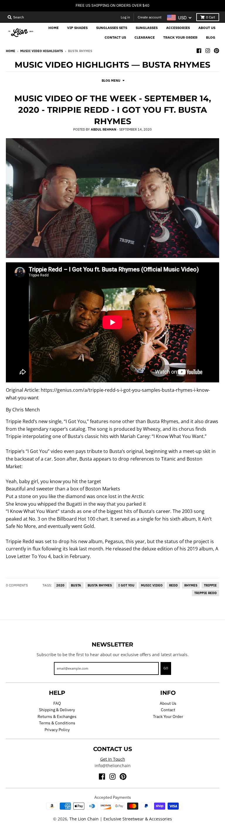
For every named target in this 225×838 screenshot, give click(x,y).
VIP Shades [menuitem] (77, 27)
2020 (60, 585)
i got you (126, 585)
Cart (210, 17)
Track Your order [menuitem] (180, 37)
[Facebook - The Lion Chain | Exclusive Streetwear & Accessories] (199, 50)
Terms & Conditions (57, 723)
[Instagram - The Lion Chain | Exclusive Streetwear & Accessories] (207, 50)
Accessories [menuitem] (178, 27)
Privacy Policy (57, 729)
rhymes (190, 585)
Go (165, 668)
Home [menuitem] (53, 27)
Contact (168, 709)
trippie (210, 585)
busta (76, 585)
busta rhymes (100, 585)
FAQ (57, 703)
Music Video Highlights (41, 51)
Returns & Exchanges (57, 716)
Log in (125, 17)
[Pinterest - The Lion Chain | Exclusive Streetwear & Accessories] (216, 50)
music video (152, 585)
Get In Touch (112, 759)
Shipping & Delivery (57, 709)
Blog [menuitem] (210, 37)
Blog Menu (111, 80)
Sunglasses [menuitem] (147, 27)
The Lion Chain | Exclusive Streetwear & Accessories (120, 819)
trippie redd (205, 593)
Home (10, 51)
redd (173, 585)
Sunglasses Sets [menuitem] (111, 27)
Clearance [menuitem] (144, 37)
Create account (149, 17)
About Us (168, 703)
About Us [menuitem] (206, 27)
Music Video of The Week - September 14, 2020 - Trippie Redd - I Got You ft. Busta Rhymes (112, 109)
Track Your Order (168, 716)
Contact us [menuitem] (115, 37)
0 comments (17, 585)
